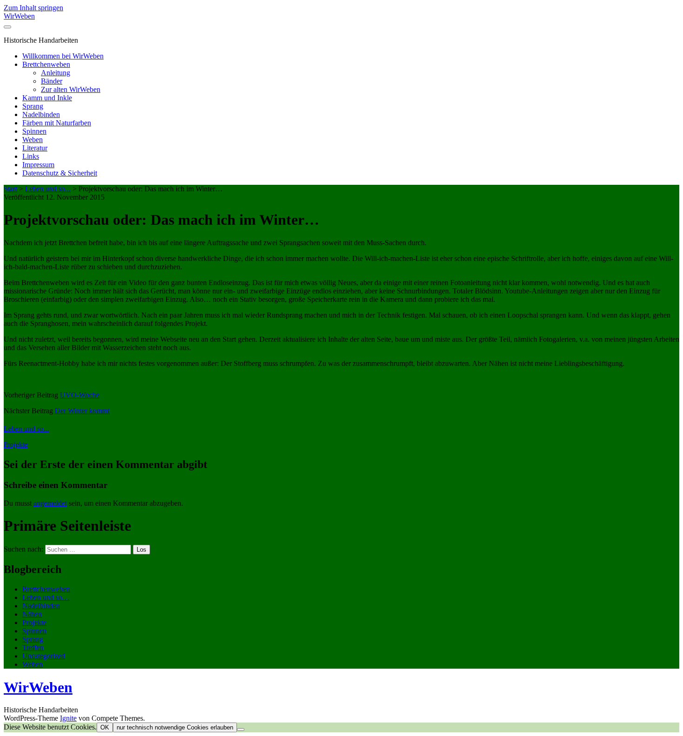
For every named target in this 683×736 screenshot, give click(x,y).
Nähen (32, 614)
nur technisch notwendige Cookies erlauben (175, 727)
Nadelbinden (41, 114)
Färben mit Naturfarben (56, 123)
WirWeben (19, 16)
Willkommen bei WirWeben (63, 56)
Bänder (51, 81)
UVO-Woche (79, 395)
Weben (32, 139)
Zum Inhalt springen (33, 8)
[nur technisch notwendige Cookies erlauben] (240, 729)
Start (10, 189)
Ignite (68, 718)
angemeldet (50, 503)
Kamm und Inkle (47, 98)
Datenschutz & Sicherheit (59, 173)
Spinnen (34, 131)
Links (30, 156)
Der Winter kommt (82, 411)
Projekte (16, 445)
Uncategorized (43, 656)
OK (104, 727)
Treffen (33, 647)
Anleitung (55, 73)
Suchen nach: (23, 549)
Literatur (34, 148)
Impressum (38, 165)
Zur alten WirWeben (70, 89)
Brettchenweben (46, 64)
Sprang (32, 106)
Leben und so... (48, 189)
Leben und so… (46, 597)
